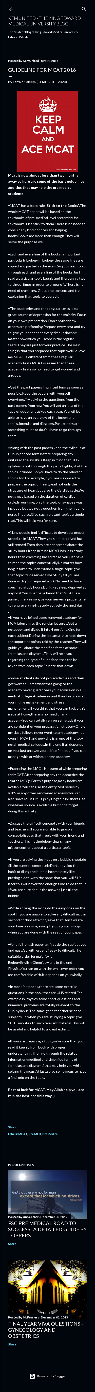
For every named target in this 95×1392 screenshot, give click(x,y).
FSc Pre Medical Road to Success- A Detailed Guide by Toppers (47, 1229)
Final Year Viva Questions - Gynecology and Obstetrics (45, 1330)
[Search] (84, 8)
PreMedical (50, 1134)
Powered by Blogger (51, 1376)
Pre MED (35, 1134)
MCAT (22, 1134)
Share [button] (12, 1127)
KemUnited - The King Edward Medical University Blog (44, 20)
